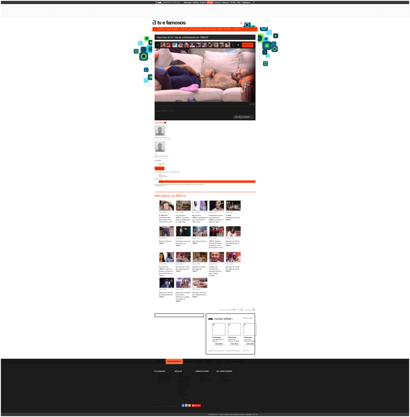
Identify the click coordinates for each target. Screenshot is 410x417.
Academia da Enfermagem (216, 350)
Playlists (223, 378)
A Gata (181, 374)
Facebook (161, 163)
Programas (224, 376)
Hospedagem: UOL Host (251, 414)
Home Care (245, 350)
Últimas (161, 29)
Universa (217, 2)
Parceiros (227, 29)
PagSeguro (246, 2)
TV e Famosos (171, 23)
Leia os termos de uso (160, 185)
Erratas (239, 309)
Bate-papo (188, 2)
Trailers (202, 376)
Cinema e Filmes (202, 371)
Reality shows (210, 29)
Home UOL (160, 361)
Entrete (210, 2)
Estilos (223, 374)
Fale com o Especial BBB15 (226, 309)
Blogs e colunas (172, 29)
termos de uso (176, 172)
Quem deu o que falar (196, 29)
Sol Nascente (183, 395)
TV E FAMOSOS (159, 371)
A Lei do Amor (183, 376)
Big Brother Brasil (163, 380)
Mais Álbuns (247, 45)
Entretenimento (174, 361)
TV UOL (233, 2)
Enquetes (203, 378)
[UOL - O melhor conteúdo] (158, 3)
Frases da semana (164, 376)
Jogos (227, 361)
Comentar (159, 168)
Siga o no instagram (242, 117)
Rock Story (182, 390)
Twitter (160, 164)
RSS (189, 405)
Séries (219, 29)
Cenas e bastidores (206, 380)
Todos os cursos (248, 318)
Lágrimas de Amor (184, 386)
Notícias (196, 2)
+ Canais (236, 29)
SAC (178, 2)
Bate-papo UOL (239, 361)
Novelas (184, 29)
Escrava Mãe (183, 384)
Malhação (182, 388)
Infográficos (203, 374)
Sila (180, 392)
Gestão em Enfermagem (233, 350)
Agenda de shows (226, 380)
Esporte (203, 2)
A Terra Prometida (184, 378)
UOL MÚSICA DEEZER (224, 371)
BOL (239, 2)
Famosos (225, 2)
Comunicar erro (249, 310)
